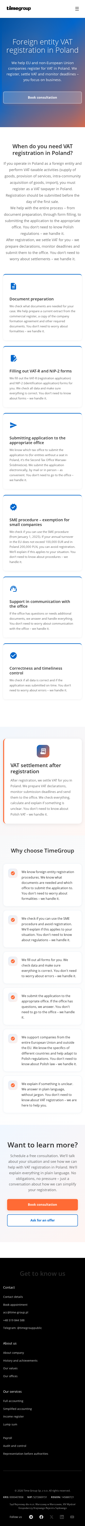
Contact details (13, 1297)
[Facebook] (41, 1517)
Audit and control (14, 1446)
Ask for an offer (42, 1220)
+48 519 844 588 (14, 1320)
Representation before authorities (25, 1454)
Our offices (10, 1376)
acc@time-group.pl (15, 1312)
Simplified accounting (17, 1409)
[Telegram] (31, 1517)
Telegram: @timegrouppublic (22, 1328)
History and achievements (20, 1360)
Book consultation (42, 97)
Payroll (7, 1438)
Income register (13, 1416)
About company (13, 1353)
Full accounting (13, 1401)
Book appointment (15, 1305)
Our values (10, 1368)
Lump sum (10, 1424)
